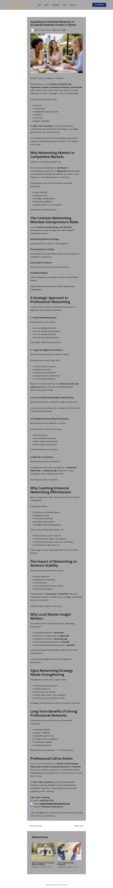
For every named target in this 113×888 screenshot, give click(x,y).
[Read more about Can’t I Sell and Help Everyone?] (69, 851)
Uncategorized (36, 867)
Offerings (55, 5)
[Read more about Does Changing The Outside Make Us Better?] (44, 851)
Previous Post (34, 826)
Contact (73, 5)
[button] (99, 5)
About (47, 5)
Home (39, 5)
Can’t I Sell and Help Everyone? (66, 864)
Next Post (80, 826)
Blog (64, 5)
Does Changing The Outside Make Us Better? (43, 864)
